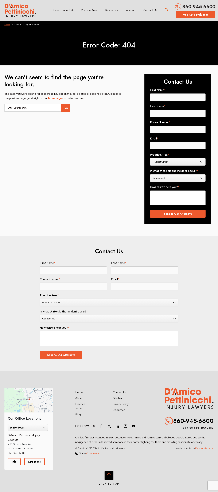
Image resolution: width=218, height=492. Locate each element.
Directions (34, 462)
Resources (111, 10)
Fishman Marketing (204, 448)
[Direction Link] (28, 389)
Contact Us (150, 10)
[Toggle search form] (166, 9)
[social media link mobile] (101, 426)
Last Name (157, 106)
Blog (78, 414)
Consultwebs (92, 453)
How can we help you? (164, 187)
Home (55, 10)
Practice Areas (89, 10)
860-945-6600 (198, 6)
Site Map (118, 398)
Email (154, 138)
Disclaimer (119, 410)
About (79, 398)
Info (14, 462)
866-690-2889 (204, 427)
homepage (55, 98)
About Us (68, 10)
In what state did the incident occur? (174, 171)
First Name (157, 90)
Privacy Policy (121, 404)
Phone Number (160, 122)
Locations (130, 10)
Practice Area (159, 154)
